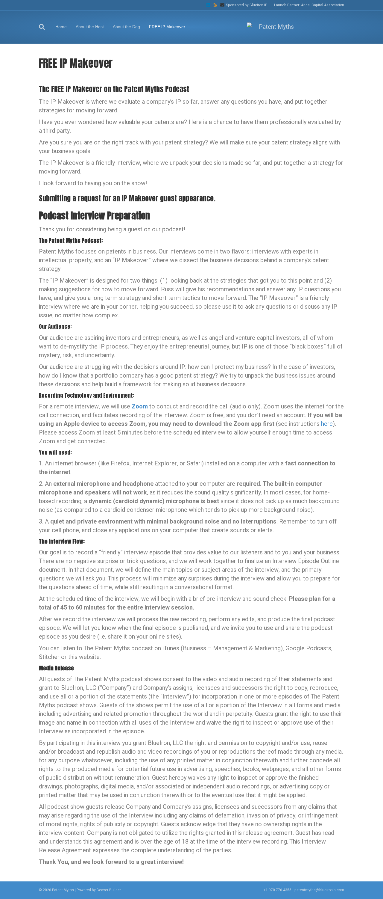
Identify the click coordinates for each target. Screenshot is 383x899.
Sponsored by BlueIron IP (246, 5)
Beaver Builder (109, 890)
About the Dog (126, 26)
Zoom (140, 406)
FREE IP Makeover (167, 26)
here (327, 424)
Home (61, 26)
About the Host (90, 26)
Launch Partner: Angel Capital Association (309, 5)
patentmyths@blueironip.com (319, 890)
